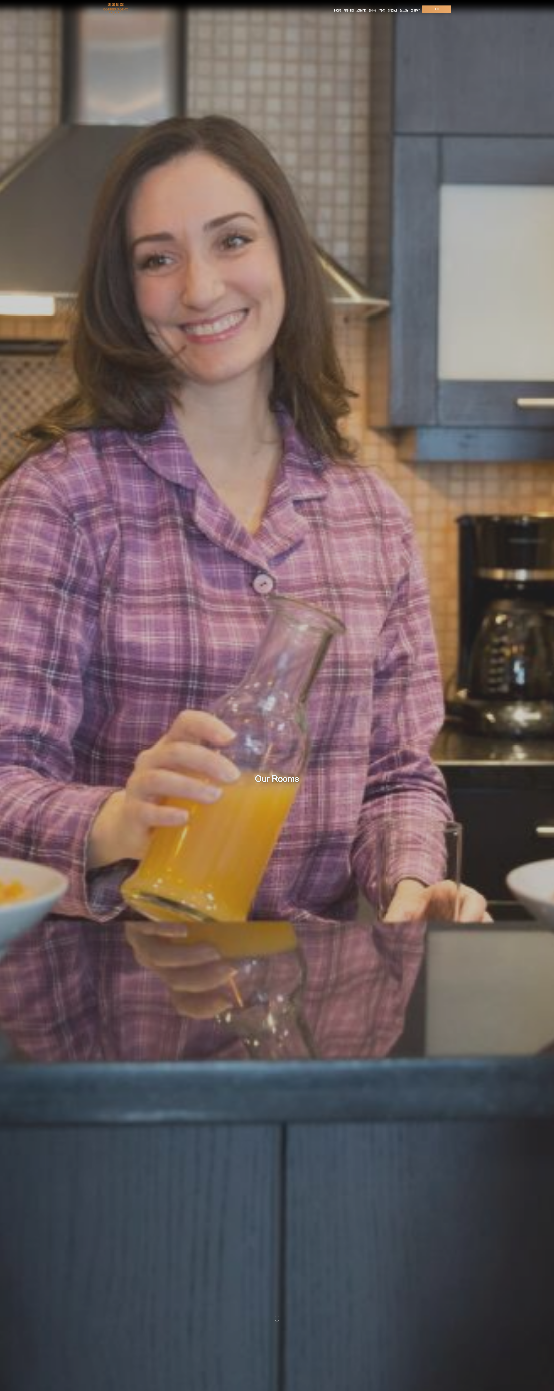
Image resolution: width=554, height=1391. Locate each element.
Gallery (404, 10)
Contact (415, 10)
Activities (361, 10)
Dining (372, 10)
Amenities (349, 10)
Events (381, 10)
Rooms (337, 10)
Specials (392, 10)
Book (436, 9)
